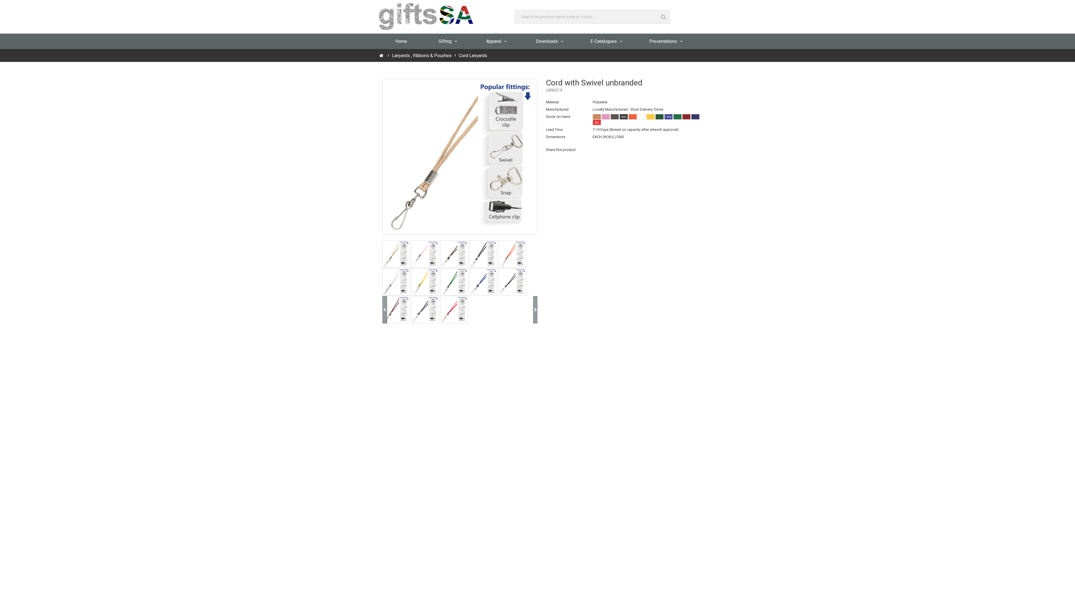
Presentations (663, 41)
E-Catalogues (603, 41)
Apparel (493, 41)
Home (401, 41)
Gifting (445, 41)
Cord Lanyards (473, 55)
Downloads (547, 41)
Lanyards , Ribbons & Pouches (422, 55)
